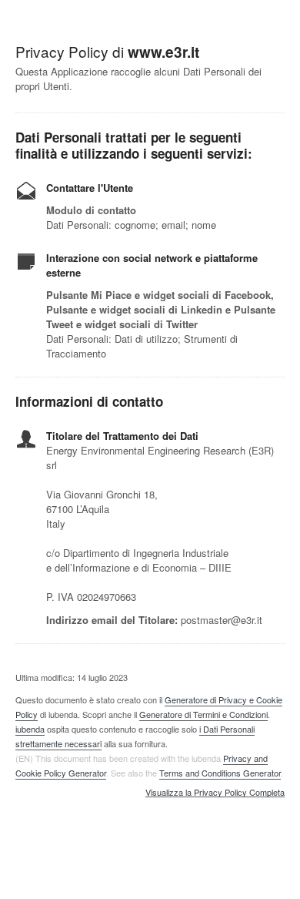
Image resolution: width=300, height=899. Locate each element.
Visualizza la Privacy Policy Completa (215, 792)
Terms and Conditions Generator (220, 772)
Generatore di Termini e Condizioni (203, 714)
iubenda (30, 729)
